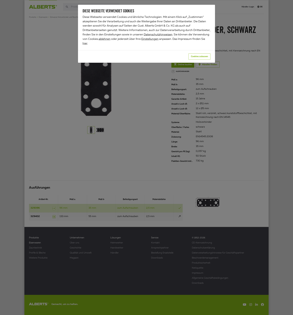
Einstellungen (150, 39)
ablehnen (104, 39)
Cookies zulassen (199, 56)
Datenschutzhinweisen (158, 34)
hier (85, 43)
